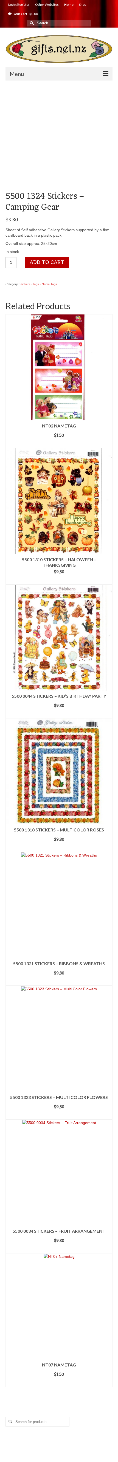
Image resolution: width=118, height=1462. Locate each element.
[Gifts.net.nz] (59, 49)
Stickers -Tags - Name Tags (38, 284)
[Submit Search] (31, 23)
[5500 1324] (59, 137)
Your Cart (25, 14)
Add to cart (47, 263)
